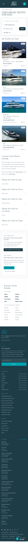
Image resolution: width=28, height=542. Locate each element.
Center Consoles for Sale (7, 403)
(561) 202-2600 (11, 271)
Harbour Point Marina (6, 453)
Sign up (14, 364)
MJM (5, 301)
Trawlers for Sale (5, 412)
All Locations (22, 439)
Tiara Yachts (7, 312)
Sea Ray (6, 307)
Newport (3, 521)
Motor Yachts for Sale (6, 400)
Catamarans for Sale (6, 410)
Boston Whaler (18, 312)
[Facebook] (2, 529)
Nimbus (17, 299)
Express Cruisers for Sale (7, 407)
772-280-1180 (4, 450)
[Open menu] (3, 4)
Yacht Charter (4, 430)
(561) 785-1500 (23, 385)
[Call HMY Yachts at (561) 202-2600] (24, 4)
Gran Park (3, 447)
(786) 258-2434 (4, 478)
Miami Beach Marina (6, 470)
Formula (6, 317)
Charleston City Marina (7, 515)
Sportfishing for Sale (6, 396)
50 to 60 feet (19, 172)
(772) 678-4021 (4, 495)
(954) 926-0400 (4, 461)
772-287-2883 (4, 513)
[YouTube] (5, 529)
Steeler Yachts (18, 301)
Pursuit (6, 314)
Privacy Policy (4, 532)
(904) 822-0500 (4, 467)
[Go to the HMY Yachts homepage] (14, 4)
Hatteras (17, 310)
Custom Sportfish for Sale (7, 398)
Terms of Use (4, 536)
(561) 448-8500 (23, 380)
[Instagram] (7, 529)
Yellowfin (6, 319)
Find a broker (9, 267)
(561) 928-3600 (23, 389)
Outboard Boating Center (7, 481)
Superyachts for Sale (6, 405)
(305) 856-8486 (4, 473)
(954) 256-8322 (4, 444)
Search (22, 28)
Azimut (17, 307)
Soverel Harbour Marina (7, 498)
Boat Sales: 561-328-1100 (6, 484)
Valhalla (6, 296)
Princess (17, 294)
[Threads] (15, 529)
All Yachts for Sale (5, 414)
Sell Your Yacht (5, 428)
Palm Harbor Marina (6, 487)
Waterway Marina (5, 504)
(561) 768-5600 (23, 376)
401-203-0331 (4, 524)
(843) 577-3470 (4, 518)
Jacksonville (4, 464)
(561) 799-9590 (4, 456)
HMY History (4, 423)
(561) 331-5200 (23, 373)
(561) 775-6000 (4, 501)
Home (3, 9)
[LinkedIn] (10, 529)
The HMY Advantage (6, 421)
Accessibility (12, 536)
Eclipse (17, 296)
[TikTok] (12, 529)
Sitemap (18, 536)
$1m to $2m (12, 174)
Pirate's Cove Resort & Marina (8, 493)
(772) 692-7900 (4, 507)
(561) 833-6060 (4, 490)
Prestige (17, 317)
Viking (5, 294)
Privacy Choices (13, 532)
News (2, 432)
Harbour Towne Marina (7, 459)
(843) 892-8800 (22, 378)
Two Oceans (7, 299)
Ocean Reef (4, 476)
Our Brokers (4, 425)
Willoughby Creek (5, 510)
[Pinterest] (17, 529)
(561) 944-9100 (23, 387)
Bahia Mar (3, 442)
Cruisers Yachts (19, 314)
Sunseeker (6, 310)
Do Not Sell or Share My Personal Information (12, 534)
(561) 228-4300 (23, 382)
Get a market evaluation (12, 249)
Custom (17, 319)
